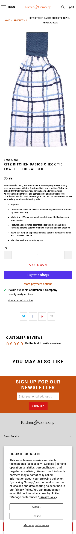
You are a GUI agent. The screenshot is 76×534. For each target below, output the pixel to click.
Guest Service (11, 436)
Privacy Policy (48, 497)
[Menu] (2, 7)
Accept (36, 506)
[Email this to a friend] (51, 316)
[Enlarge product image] (38, 90)
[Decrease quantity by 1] (7, 255)
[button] (63, 7)
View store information (20, 300)
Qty (5, 247)
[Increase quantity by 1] (68, 255)
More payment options (38, 284)
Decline (36, 516)
